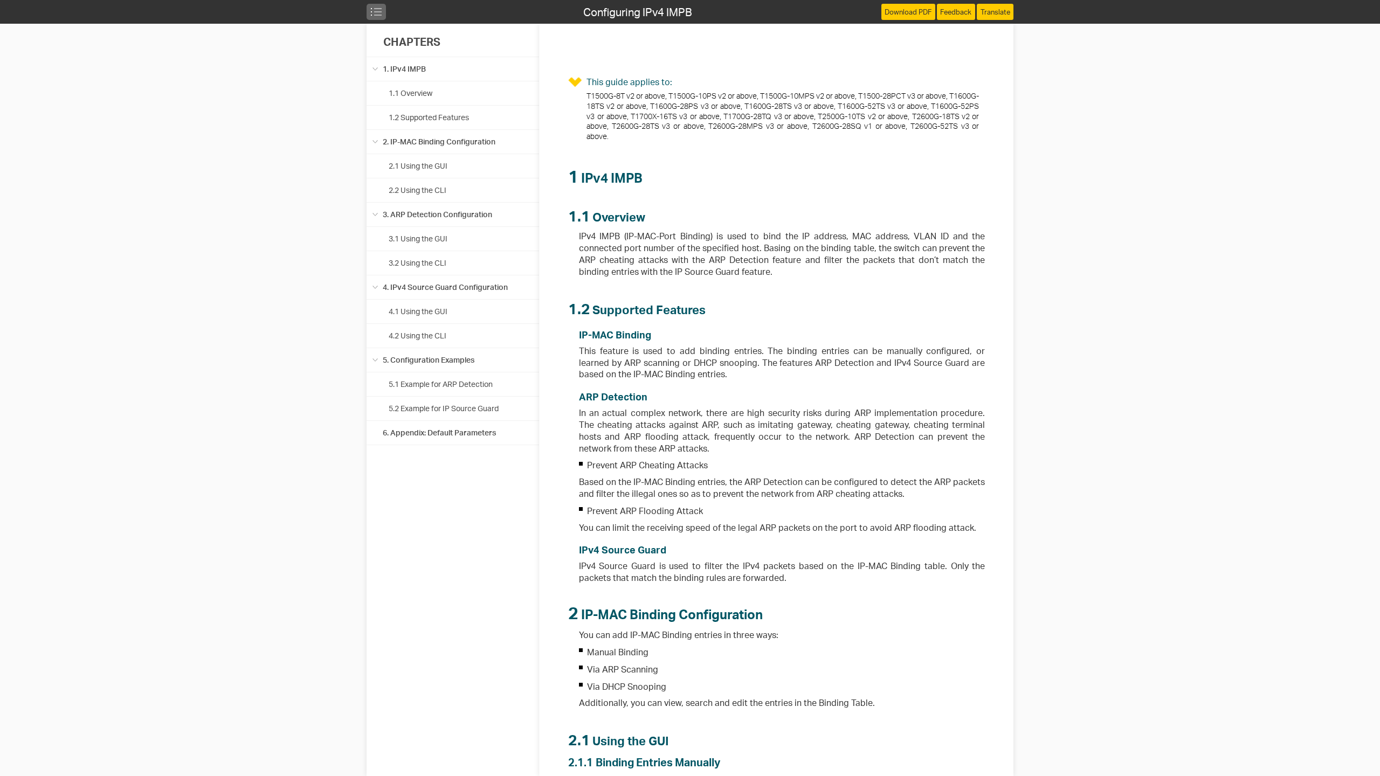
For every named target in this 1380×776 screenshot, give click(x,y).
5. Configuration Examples (428, 359)
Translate (995, 12)
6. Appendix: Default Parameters (439, 432)
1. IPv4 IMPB (404, 68)
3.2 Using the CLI (417, 262)
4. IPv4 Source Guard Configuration (445, 287)
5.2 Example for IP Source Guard (444, 408)
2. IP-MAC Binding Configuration (439, 141)
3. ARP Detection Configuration (437, 214)
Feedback (955, 12)
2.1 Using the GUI (418, 165)
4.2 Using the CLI (417, 335)
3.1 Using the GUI (418, 238)
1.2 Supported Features (429, 117)
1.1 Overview (410, 93)
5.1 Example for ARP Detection (441, 384)
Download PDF (908, 12)
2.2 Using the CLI (417, 190)
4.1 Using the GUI (418, 311)
